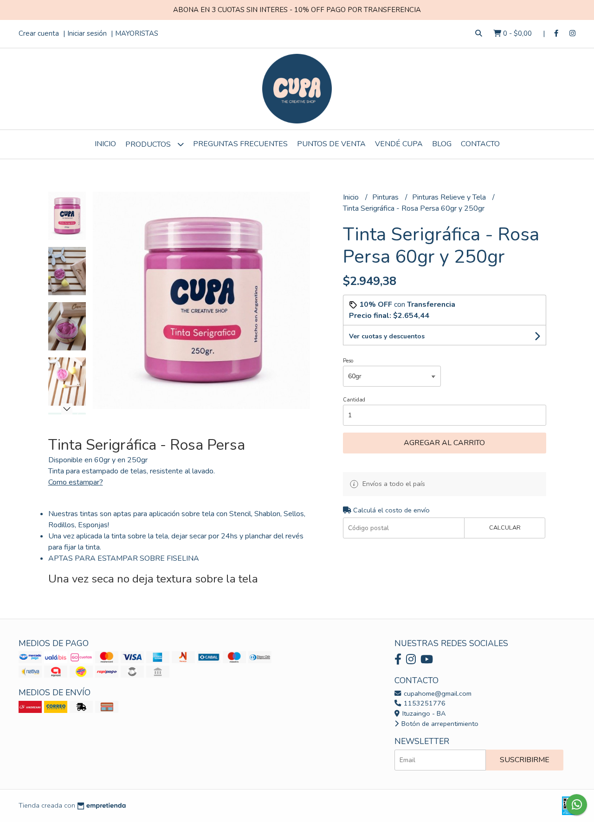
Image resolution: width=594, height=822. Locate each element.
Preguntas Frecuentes (240, 144)
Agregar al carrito (444, 443)
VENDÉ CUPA (399, 144)
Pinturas (386, 197)
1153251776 (424, 703)
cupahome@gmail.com (436, 693)
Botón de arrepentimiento (439, 723)
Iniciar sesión (87, 33)
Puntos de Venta (331, 144)
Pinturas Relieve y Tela (450, 197)
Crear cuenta (39, 33)
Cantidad (354, 399)
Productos (149, 144)
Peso (348, 360)
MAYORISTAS (136, 33)
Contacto (480, 144)
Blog (442, 144)
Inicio (105, 144)
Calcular (505, 528)
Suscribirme (524, 760)
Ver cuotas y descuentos (387, 336)
